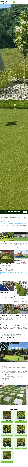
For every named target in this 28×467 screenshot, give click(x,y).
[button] (14, 2)
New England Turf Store (12, 225)
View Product (7, 435)
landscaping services (5, 377)
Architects (15, 316)
